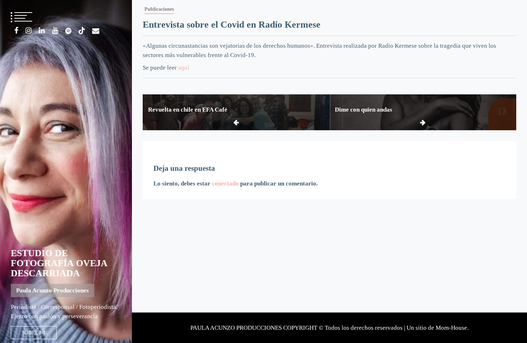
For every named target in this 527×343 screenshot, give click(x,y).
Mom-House (451, 327)
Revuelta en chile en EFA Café (187, 109)
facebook (16, 30)
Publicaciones (159, 9)
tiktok (82, 30)
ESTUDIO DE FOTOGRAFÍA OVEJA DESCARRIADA (59, 263)
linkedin (41, 30)
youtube (55, 30)
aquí (183, 67)
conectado (225, 183)
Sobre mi (34, 332)
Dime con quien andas (363, 109)
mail (96, 30)
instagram (28, 30)
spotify (68, 30)
